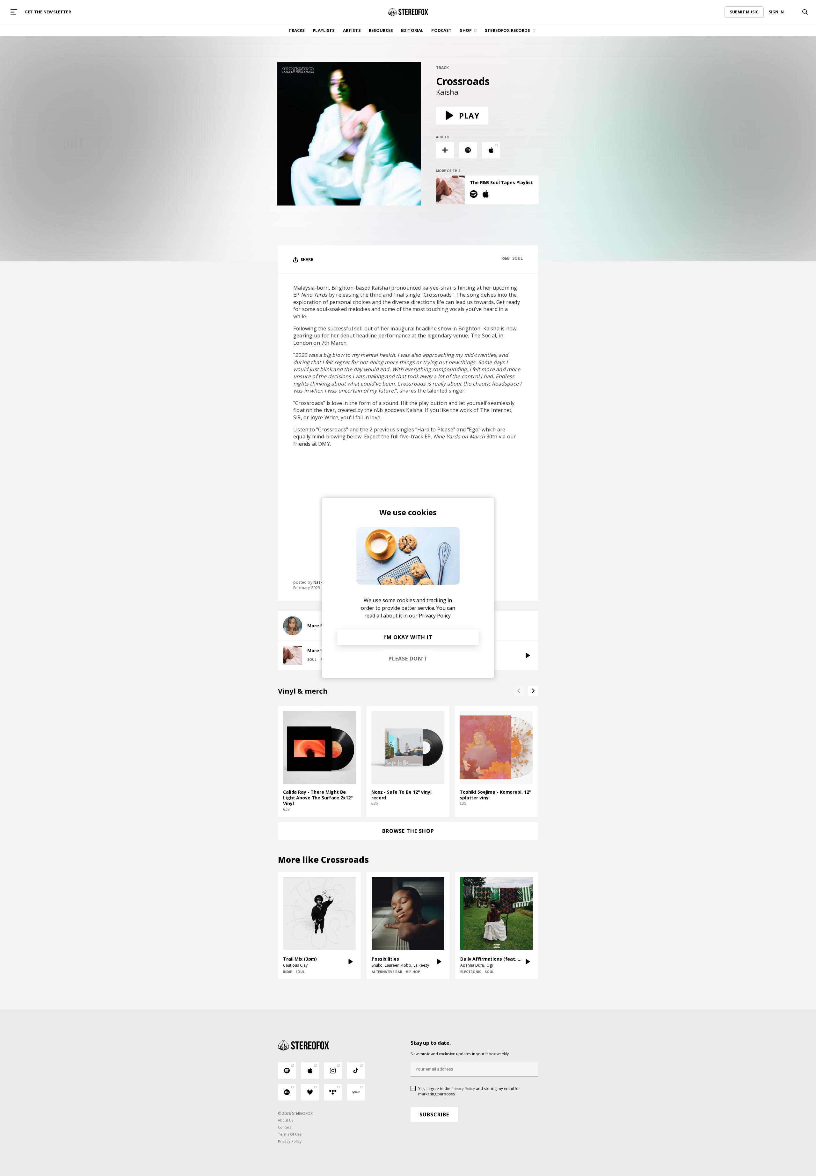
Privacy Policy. (435, 615)
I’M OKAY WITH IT (408, 637)
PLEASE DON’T (408, 658)
